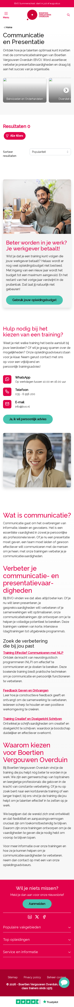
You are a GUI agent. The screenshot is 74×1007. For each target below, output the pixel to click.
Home (9, 27)
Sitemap (13, 977)
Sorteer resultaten (9, 154)
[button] (64, 982)
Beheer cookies (56, 977)
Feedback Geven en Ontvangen (25, 690)
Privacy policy (32, 977)
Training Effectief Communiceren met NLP (33, 653)
